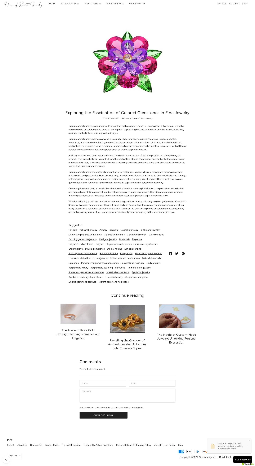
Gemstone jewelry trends (148, 253)
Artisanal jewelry (88, 230)
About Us (22, 445)
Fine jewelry (126, 253)
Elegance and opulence (80, 244)
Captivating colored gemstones (85, 234)
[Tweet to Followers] (177, 253)
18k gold (72, 230)
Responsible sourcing (101, 267)
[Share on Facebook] (170, 253)
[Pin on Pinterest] (183, 253)
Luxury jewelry (100, 258)
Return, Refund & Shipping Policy (133, 445)
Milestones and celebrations (125, 258)
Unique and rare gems (136, 277)
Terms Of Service (71, 445)
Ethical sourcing (132, 248)
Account (234, 4)
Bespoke (113, 230)
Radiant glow (153, 263)
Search (222, 4)
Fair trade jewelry (109, 253)
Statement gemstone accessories (86, 272)
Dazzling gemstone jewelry (82, 239)
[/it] (23, 4)
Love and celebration (79, 258)
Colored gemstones (114, 234)
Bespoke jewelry (129, 230)
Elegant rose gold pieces (118, 244)
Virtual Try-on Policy (164, 445)
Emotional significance (146, 244)
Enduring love (75, 248)
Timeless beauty (114, 277)
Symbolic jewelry (141, 272)
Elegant (99, 244)
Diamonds (124, 239)
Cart (245, 4)
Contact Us (36, 445)
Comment (87, 392)
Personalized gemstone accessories (99, 263)
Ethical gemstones (95, 248)
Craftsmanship (156, 234)
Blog (180, 445)
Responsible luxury (78, 267)
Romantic (120, 267)
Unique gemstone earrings (82, 281)
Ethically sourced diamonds (82, 253)
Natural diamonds (151, 258)
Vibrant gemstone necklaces (113, 281)
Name (85, 383)
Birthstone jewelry (150, 230)
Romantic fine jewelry (139, 267)
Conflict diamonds (136, 234)
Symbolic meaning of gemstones (85, 277)
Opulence (73, 263)
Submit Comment (103, 415)
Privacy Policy (52, 445)
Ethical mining (114, 248)
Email (134, 383)
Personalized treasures (132, 263)
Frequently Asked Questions (98, 445)
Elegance (137, 239)
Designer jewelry (108, 239)
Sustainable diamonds (117, 272)
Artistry (103, 230)
